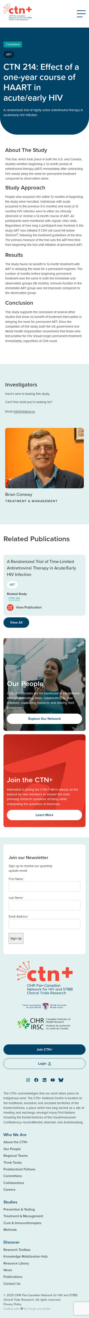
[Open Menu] (81, 13)
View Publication (29, 607)
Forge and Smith (39, 1309)
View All (16, 622)
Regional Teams (15, 1155)
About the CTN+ (15, 1142)
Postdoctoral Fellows (19, 1169)
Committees (12, 1175)
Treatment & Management (23, 1216)
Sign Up (16, 938)
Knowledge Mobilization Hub (25, 1256)
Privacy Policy (12, 1304)
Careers (9, 1189)
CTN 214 (14, 598)
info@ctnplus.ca (24, 411)
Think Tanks (12, 1162)
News (7, 1270)
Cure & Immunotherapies (22, 1222)
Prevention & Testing (19, 1209)
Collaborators (13, 1182)
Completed (12, 44)
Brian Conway (18, 494)
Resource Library (16, 1263)
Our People (12, 1148)
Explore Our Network (44, 718)
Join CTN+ (44, 1049)
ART (9, 54)
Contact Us (11, 1283)
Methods (10, 1229)
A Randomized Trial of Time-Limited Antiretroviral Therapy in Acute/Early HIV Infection (41, 567)
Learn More (44, 814)
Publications (12, 1276)
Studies (10, 1202)
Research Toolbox (16, 1249)
